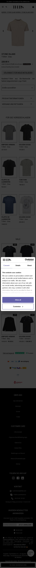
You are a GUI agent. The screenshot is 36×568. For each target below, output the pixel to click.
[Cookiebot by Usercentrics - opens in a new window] (25, 260)
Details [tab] (18, 265)
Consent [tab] (7, 265)
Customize (17, 306)
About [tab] (29, 265)
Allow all (18, 300)
